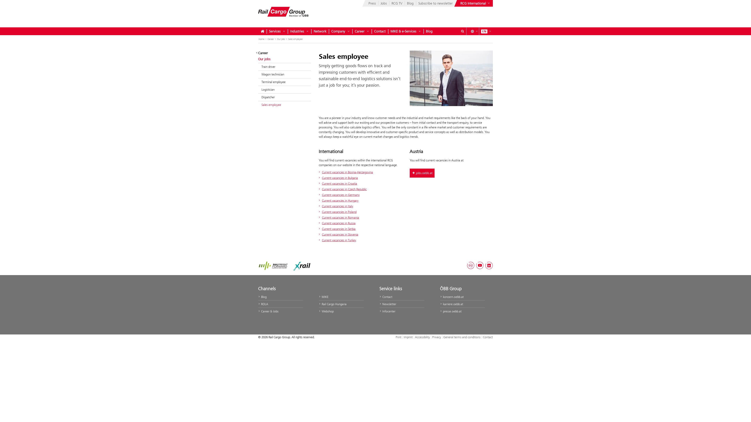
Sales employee (295, 39)
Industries (297, 31)
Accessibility (422, 337)
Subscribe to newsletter (435, 3)
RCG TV (397, 3)
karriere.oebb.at (452, 304)
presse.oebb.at (452, 311)
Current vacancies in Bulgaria (340, 178)
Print (398, 337)
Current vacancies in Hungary (340, 200)
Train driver (268, 67)
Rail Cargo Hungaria (334, 304)
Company (338, 31)
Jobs (384, 3)
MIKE (324, 297)
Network (320, 31)
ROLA (264, 304)
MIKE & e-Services (403, 31)
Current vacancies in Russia (339, 223)
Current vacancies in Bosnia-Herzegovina (347, 172)
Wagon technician (272, 74)
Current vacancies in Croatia (339, 183)
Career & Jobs (269, 311)
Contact (380, 31)
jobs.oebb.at (424, 173)
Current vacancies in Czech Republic (344, 189)
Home (261, 39)
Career (360, 31)
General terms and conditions (462, 337)
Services (275, 31)
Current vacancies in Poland (339, 212)
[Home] (262, 31)
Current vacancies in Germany (341, 195)
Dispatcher (268, 97)
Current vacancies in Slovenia (340, 234)
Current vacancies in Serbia (339, 229)
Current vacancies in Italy (337, 206)
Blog (410, 3)
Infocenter (388, 311)
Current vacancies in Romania (340, 217)
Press (372, 3)
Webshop (327, 311)
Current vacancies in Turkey (339, 240)
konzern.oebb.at (453, 297)
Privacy (436, 337)
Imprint (408, 337)
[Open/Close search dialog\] (462, 31)
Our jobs (281, 39)
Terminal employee (273, 82)
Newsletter (389, 304)
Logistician (268, 89)
